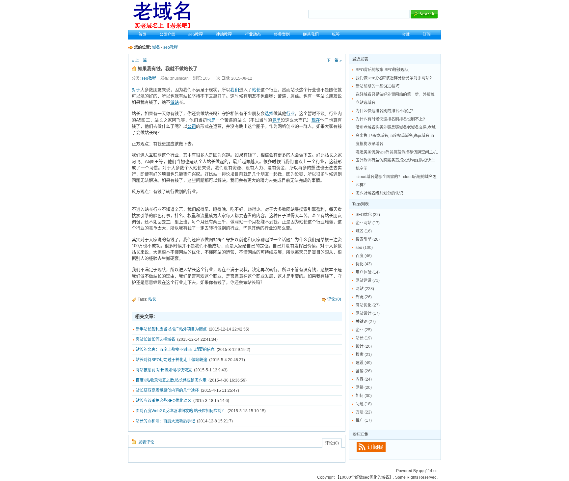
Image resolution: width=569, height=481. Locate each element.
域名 (156, 47)
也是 (211, 120)
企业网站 (368, 223)
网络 (364, 387)
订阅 (427, 34)
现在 (316, 120)
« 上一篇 (139, 60)
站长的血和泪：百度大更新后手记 (165, 421)
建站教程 (224, 34)
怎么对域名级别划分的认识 (379, 193)
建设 (364, 363)
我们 (234, 89)
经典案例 (282, 34)
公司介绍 (167, 34)
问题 (364, 404)
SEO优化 (368, 214)
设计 (364, 346)
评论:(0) (334, 299)
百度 (364, 256)
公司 (191, 126)
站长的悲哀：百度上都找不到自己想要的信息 (175, 349)
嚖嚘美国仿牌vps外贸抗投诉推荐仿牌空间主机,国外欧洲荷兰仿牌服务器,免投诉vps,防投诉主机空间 (397, 160)
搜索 (364, 354)
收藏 (406, 34)
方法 (364, 412)
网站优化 (368, 305)
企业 (364, 330)
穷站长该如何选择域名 (155, 339)
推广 (364, 420)
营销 (364, 371)
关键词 (366, 321)
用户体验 (368, 272)
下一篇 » (334, 60)
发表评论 (146, 442)
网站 (365, 288)
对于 (136, 89)
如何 (364, 395)
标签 (336, 34)
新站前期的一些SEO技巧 (377, 86)
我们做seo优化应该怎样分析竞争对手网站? (394, 78)
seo (364, 247)
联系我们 (311, 34)
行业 (290, 113)
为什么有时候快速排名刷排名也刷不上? (390, 119)
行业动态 (253, 34)
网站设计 (368, 313)
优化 (364, 264)
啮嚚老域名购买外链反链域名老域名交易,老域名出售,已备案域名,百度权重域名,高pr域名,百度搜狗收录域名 (396, 135)
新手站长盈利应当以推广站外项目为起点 (171, 329)
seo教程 (195, 34)
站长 (256, 89)
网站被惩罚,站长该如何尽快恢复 (164, 370)
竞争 (276, 120)
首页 (142, 34)
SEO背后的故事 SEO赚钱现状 (382, 69)
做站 (174, 102)
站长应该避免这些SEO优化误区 (163, 400)
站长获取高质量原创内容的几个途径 (167, 390)
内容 (364, 379)
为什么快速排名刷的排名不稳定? (384, 111)
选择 (269, 113)
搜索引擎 (368, 239)
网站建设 (368, 280)
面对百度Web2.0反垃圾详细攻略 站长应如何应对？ (181, 411)
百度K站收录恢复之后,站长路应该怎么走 (171, 380)
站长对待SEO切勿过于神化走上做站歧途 (171, 360)
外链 (364, 297)
